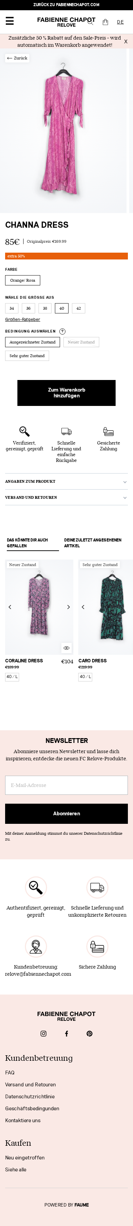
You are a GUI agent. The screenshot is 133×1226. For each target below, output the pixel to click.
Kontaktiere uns (23, 1120)
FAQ (9, 1073)
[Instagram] (43, 1034)
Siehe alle (15, 1170)
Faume (81, 1205)
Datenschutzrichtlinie (30, 1097)
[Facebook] (66, 1034)
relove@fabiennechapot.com (38, 973)
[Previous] (10, 607)
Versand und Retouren (30, 1085)
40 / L (12, 676)
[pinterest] (89, 1034)
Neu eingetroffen (25, 1158)
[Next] (68, 607)
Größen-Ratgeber (22, 319)
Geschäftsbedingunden (32, 1108)
